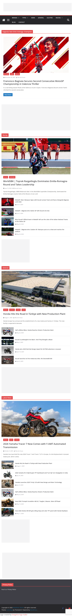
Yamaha (17, 440)
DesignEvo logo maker (19, 615)
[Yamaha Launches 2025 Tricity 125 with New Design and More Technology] (8, 484)
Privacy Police (12, 589)
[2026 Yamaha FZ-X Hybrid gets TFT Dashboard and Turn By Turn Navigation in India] (8, 474)
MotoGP (6, 74)
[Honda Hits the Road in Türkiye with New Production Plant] (36, 289)
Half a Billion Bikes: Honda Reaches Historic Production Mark (34, 330)
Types (24, 18)
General (41, 18)
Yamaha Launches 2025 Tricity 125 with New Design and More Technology (38, 482)
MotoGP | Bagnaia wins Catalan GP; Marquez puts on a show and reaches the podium (39, 230)
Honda (18, 310)
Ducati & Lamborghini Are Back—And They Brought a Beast (33, 339)
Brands (14, 18)
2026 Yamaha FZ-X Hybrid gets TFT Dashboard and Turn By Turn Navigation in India (41, 473)
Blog (14, 22)
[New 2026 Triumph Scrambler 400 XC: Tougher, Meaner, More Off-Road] (8, 503)
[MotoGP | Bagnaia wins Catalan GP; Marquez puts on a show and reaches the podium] (8, 231)
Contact (22, 22)
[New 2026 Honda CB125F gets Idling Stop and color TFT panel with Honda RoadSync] (8, 512)
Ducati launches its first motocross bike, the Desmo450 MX (33, 358)
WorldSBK (12, 177)
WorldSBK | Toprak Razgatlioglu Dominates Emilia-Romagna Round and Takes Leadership (35, 183)
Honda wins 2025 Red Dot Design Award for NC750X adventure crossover (38, 349)
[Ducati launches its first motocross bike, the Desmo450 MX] (8, 360)
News (33, 18)
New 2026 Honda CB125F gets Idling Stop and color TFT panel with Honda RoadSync (41, 511)
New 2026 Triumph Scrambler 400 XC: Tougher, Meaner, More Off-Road (37, 501)
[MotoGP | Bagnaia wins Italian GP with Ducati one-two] (8, 212)
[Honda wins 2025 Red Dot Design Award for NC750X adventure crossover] (8, 350)
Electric (50, 18)
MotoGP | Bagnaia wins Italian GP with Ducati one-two (32, 211)
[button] (18, 17)
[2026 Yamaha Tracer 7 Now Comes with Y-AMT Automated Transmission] (36, 419)
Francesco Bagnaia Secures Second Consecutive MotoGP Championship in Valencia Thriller (33, 82)
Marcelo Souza (21, 77)
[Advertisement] (37, 7)
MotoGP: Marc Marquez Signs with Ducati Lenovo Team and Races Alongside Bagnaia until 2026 (42, 201)
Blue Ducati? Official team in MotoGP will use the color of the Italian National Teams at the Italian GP (41, 220)
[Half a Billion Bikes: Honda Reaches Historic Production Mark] (8, 331)
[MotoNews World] (4, 20)
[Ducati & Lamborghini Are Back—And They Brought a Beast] (8, 341)
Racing (58, 18)
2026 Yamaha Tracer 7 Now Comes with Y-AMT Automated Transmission (34, 445)
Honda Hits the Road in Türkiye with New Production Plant (34, 313)
